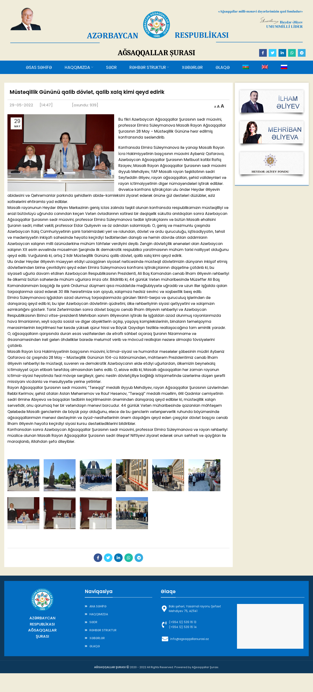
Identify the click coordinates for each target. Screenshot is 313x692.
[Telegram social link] (302, 53)
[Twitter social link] (272, 53)
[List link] (118, 606)
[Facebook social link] (263, 53)
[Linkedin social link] (282, 53)
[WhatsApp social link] (292, 53)
